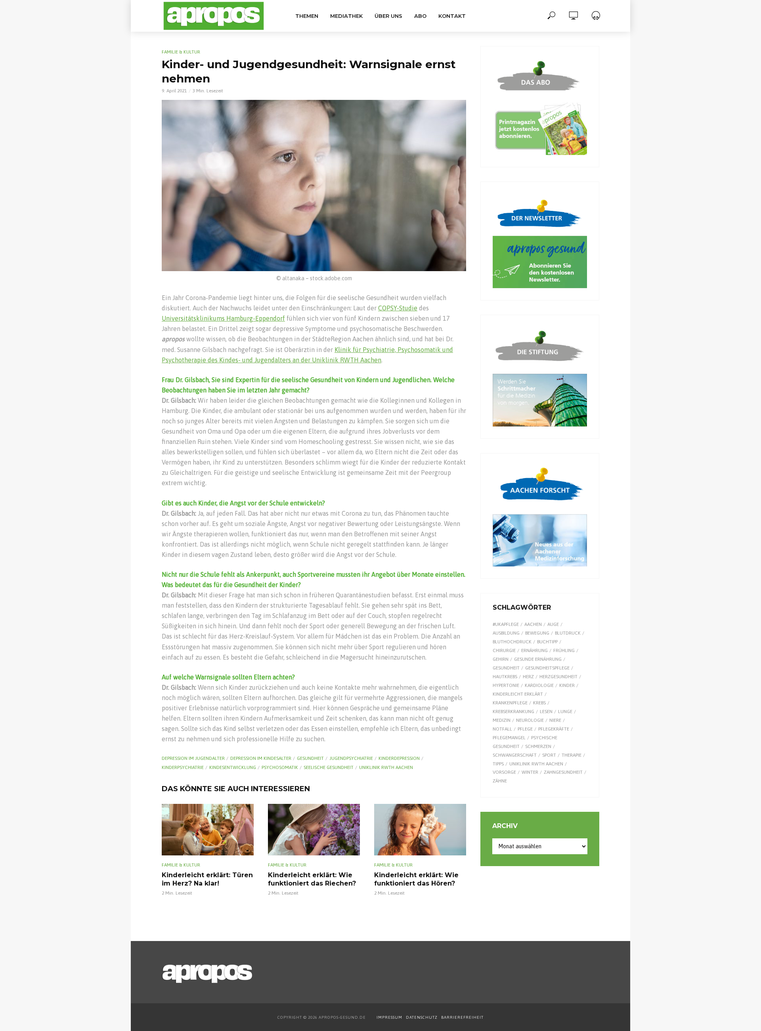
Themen (306, 16)
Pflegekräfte (553, 729)
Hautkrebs (505, 676)
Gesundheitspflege (547, 668)
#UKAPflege (506, 624)
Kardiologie (539, 685)
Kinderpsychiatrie (183, 767)
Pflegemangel (509, 737)
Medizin (502, 720)
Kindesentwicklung (232, 767)
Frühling (564, 650)
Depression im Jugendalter (193, 758)
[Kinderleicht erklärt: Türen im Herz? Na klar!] (208, 829)
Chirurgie (504, 650)
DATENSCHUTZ (422, 1017)
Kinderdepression (399, 758)
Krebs (539, 703)
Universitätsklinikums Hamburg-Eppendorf (223, 318)
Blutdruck (568, 633)
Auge (553, 624)
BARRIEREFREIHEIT (462, 1017)
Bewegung (537, 633)
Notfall (502, 729)
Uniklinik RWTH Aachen (386, 767)
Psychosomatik (280, 767)
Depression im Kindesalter (260, 758)
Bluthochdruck (512, 642)
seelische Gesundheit (329, 767)
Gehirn (501, 659)
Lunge (565, 711)
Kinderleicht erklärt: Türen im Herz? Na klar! (207, 879)
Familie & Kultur (181, 52)
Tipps (498, 764)
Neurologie (530, 720)
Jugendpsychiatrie (351, 758)
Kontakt (452, 16)
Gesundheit (310, 758)
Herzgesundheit (558, 676)
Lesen (546, 711)
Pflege (525, 729)
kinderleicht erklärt (518, 694)
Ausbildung (506, 633)
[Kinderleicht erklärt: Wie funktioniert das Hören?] (420, 829)
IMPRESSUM (389, 1017)
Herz (528, 676)
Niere (555, 720)
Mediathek (346, 16)
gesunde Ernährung (538, 659)
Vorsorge (504, 772)
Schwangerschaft (515, 755)
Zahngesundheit (563, 772)
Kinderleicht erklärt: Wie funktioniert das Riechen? (312, 879)
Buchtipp (547, 642)
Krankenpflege (510, 703)
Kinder (567, 685)
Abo (420, 16)
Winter (530, 772)
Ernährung (534, 650)
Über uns (388, 16)
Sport (549, 755)
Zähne (500, 781)
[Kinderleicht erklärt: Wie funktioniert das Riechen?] (314, 829)
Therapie (571, 755)
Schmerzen (538, 746)
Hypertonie (506, 685)
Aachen (533, 624)
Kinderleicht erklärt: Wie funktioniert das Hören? (416, 879)
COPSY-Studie (397, 308)
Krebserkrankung (513, 711)
